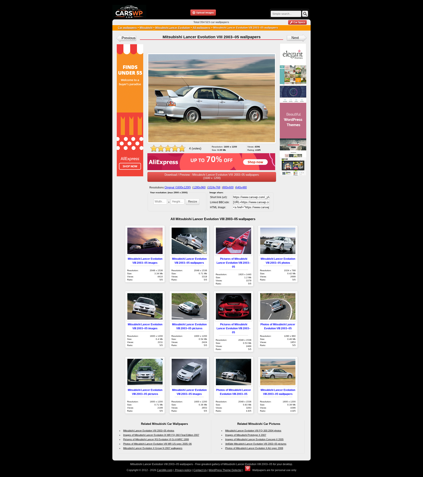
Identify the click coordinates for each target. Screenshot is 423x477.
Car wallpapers (127, 27)
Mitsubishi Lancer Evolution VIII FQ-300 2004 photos (253, 430)
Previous (128, 38)
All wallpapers (201, 27)
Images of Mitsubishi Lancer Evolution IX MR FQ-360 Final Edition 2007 (161, 435)
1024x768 (214, 187)
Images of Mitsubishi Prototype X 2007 (245, 435)
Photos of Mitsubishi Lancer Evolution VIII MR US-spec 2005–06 (157, 443)
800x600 (228, 187)
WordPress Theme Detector (225, 470)
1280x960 (199, 187)
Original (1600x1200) (178, 187)
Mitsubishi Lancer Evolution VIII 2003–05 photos (148, 430)
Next (295, 38)
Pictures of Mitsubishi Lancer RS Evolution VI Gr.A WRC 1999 (156, 439)
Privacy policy (182, 470)
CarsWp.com (164, 470)
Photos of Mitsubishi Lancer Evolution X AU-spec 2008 (254, 448)
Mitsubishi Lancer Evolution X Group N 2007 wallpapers (152, 448)
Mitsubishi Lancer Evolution (172, 27)
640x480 (241, 187)
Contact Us (200, 470)
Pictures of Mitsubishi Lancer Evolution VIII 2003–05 (233, 262)
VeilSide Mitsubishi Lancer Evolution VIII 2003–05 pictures (255, 443)
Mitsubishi (146, 27)
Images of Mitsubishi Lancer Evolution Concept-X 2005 (254, 439)
